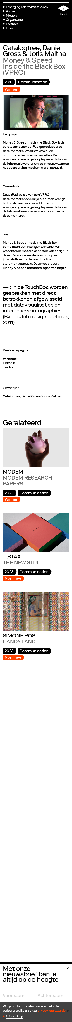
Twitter (8, 367)
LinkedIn (9, 363)
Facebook (10, 359)
